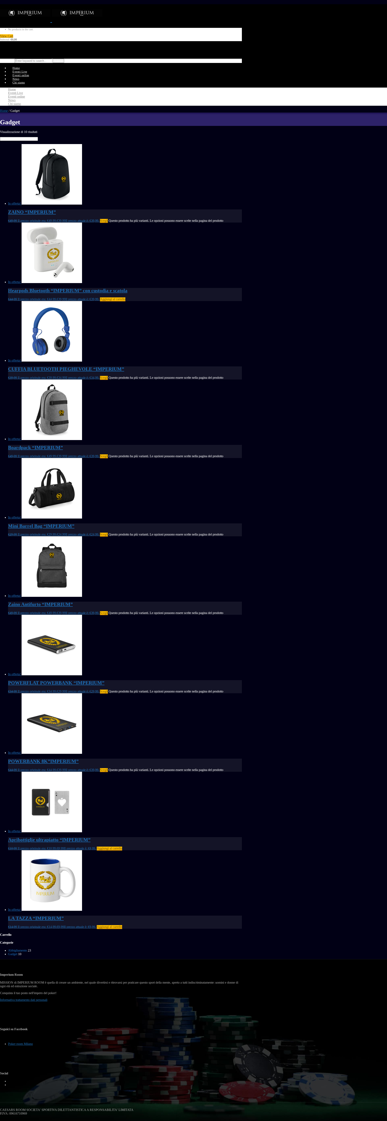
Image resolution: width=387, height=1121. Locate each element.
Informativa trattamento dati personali (23, 1000)
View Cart (6, 36)
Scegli (104, 220)
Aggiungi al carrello (112, 299)
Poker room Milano (20, 1044)
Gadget (12, 954)
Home (4, 110)
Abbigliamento (17, 950)
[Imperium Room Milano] (51, 19)
